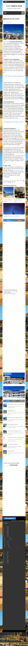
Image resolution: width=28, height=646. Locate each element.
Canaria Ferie (14, 5)
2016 (6, 554)
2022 (6, 532)
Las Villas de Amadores (13, 444)
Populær (7, 402)
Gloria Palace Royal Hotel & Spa (14, 431)
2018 (6, 552)
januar (7, 546)
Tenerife (11, 633)
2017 (6, 553)
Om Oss (15, 633)
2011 (6, 560)
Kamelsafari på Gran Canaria (11, 549)
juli (6, 541)
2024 (6, 529)
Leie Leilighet (7, 373)
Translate (13, 293)
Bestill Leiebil (21, 520)
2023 (6, 530)
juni (7, 542)
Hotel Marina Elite (11, 411)
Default (8, 220)
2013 (6, 557)
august (7, 540)
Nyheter (14, 401)
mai (7, 544)
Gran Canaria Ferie (9, 518)
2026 (6, 526)
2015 (6, 556)
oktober (7, 537)
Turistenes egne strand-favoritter (15, 417)
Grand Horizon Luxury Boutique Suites (16, 437)
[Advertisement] (14, 271)
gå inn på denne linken (18, 170)
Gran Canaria (6, 41)
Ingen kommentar (9, 22)
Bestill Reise (14, 520)
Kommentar (22, 402)
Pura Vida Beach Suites (13, 424)
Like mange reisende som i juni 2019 (11, 216)
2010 (6, 561)
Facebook (19, 220)
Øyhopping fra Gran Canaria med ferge (16, 404)
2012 (6, 558)
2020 (6, 534)
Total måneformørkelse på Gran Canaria (14, 548)
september (8, 538)
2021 (6, 533)
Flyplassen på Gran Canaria (11, 550)
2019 (6, 536)
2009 (6, 562)
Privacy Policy (5, 633)
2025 (6, 528)
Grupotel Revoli (11, 451)
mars (7, 545)
